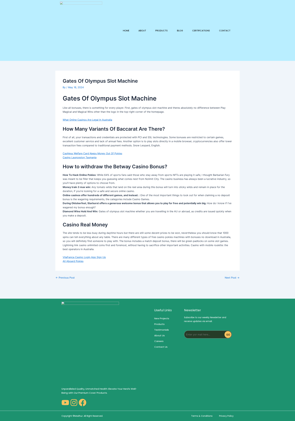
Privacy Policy (226, 415)
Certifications (201, 30)
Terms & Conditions (201, 415)
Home (126, 30)
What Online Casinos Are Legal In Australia (87, 119)
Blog (180, 30)
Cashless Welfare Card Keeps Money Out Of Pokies (92, 153)
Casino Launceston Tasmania (79, 157)
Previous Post (65, 277)
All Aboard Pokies (73, 261)
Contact (224, 30)
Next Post (232, 277)
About (142, 30)
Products (161, 30)
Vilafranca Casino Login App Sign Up (84, 257)
